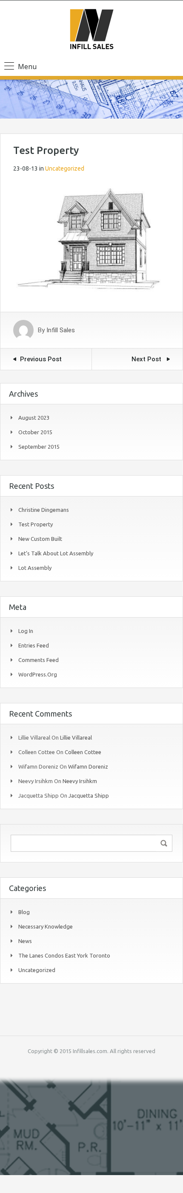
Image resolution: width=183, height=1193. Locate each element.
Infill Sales (60, 330)
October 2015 (35, 432)
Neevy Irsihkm (80, 781)
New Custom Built (40, 539)
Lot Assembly (34, 568)
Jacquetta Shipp (89, 795)
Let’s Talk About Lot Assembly (55, 553)
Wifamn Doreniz (88, 766)
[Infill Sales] (91, 30)
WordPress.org (37, 674)
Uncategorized (64, 168)
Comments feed (38, 660)
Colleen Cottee (83, 752)
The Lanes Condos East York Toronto (64, 955)
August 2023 (33, 418)
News (25, 941)
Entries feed (33, 645)
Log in (25, 631)
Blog (24, 912)
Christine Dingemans (43, 510)
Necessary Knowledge (45, 926)
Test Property (35, 524)
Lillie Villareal (76, 737)
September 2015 (39, 447)
